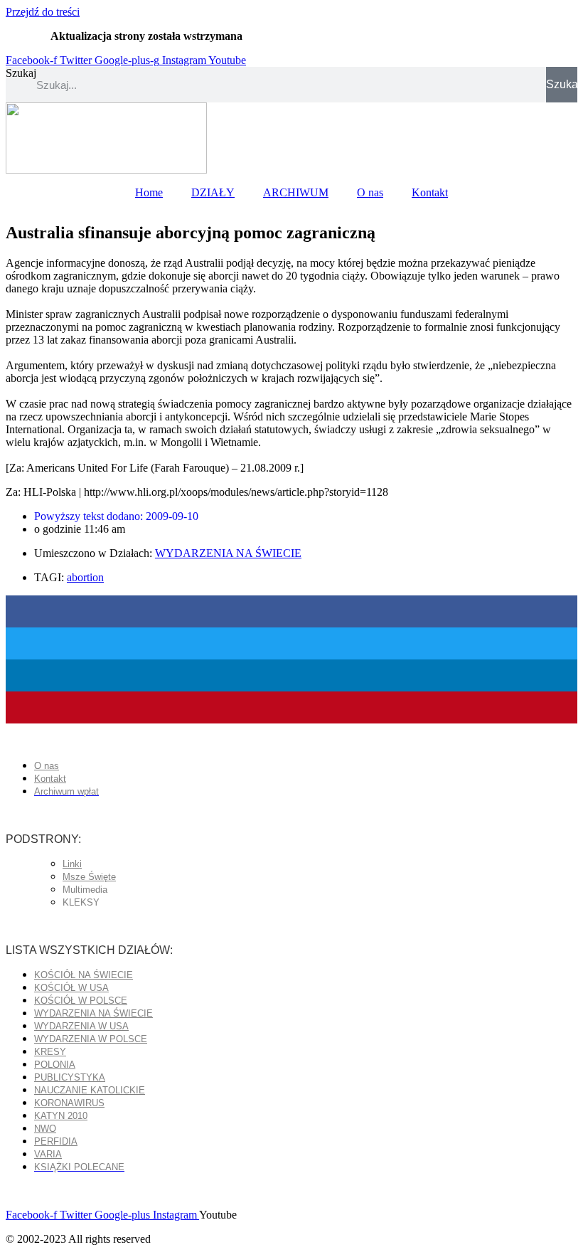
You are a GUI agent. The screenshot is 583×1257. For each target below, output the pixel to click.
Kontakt (430, 192)
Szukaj (21, 73)
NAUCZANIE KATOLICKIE (89, 1090)
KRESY (50, 1051)
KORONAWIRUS (69, 1103)
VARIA (48, 1154)
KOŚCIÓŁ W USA (71, 987)
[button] (291, 611)
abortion (85, 577)
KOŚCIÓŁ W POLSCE (80, 1000)
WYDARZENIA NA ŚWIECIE (228, 553)
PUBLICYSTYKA (69, 1077)
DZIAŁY (213, 192)
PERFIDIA (55, 1141)
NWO (45, 1128)
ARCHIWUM (295, 192)
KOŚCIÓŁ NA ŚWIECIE (83, 975)
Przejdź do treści (43, 12)
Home (149, 192)
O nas (370, 192)
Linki (72, 864)
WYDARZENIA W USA (81, 1026)
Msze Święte (89, 876)
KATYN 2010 (60, 1115)
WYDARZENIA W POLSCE (90, 1039)
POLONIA (54, 1064)
